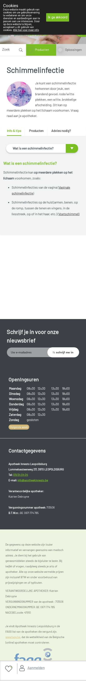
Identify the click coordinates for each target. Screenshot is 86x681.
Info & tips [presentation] (14, 131)
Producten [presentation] (36, 131)
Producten (42, 49)
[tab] (15, 132)
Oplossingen (73, 49)
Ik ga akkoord (57, 17)
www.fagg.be (12, 637)
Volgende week (19, 427)
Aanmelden (36, 668)
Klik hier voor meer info (26, 30)
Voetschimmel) (68, 214)
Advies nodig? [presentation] (61, 131)
